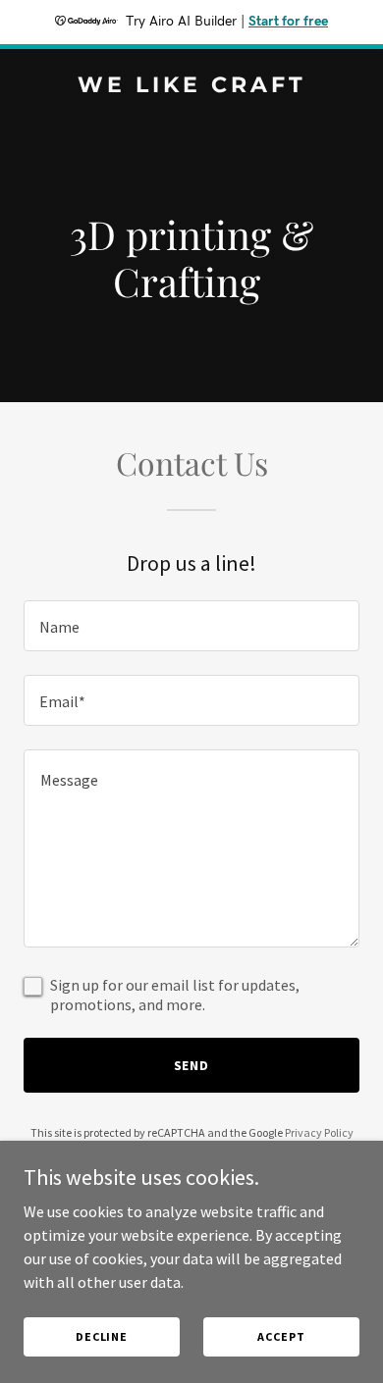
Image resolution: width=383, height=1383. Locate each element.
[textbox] (191, 625)
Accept (280, 1336)
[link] (191, 86)
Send (192, 1065)
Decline (102, 1336)
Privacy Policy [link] (319, 1132)
